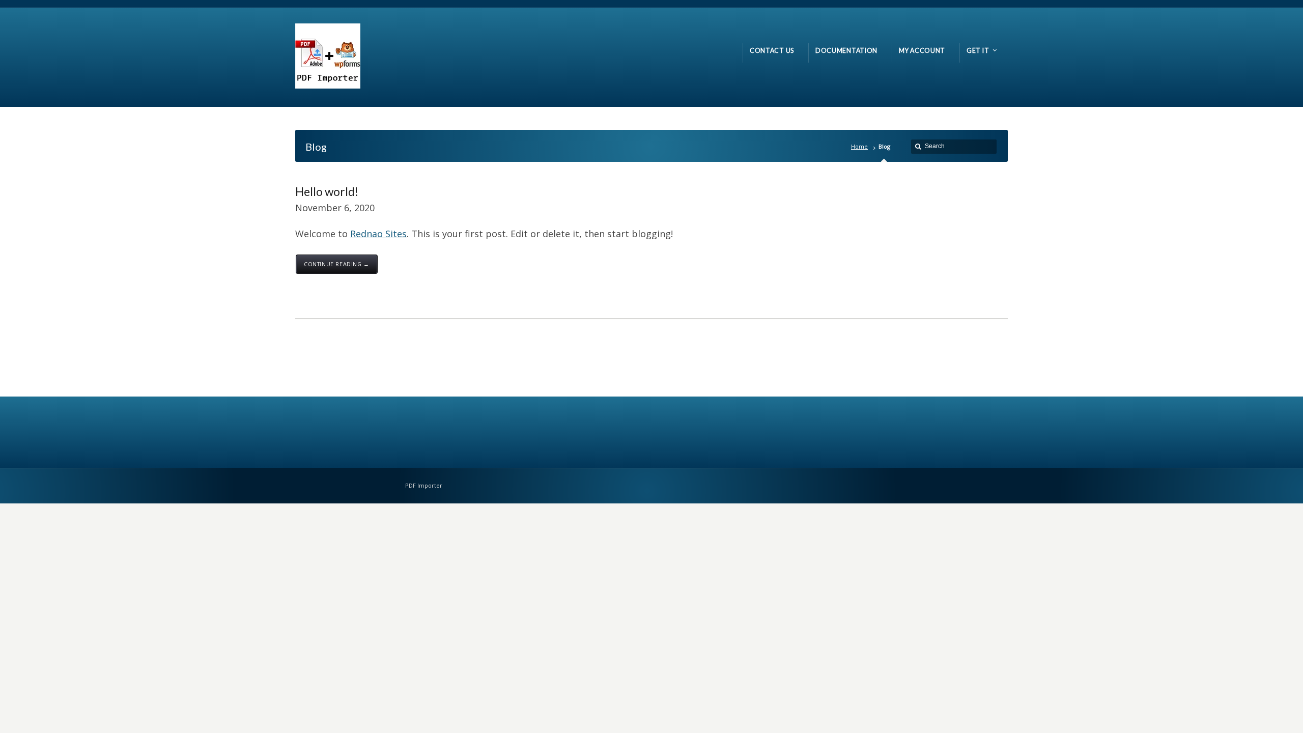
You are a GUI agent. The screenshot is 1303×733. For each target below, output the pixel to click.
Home (859, 146)
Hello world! (326, 191)
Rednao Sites (378, 234)
